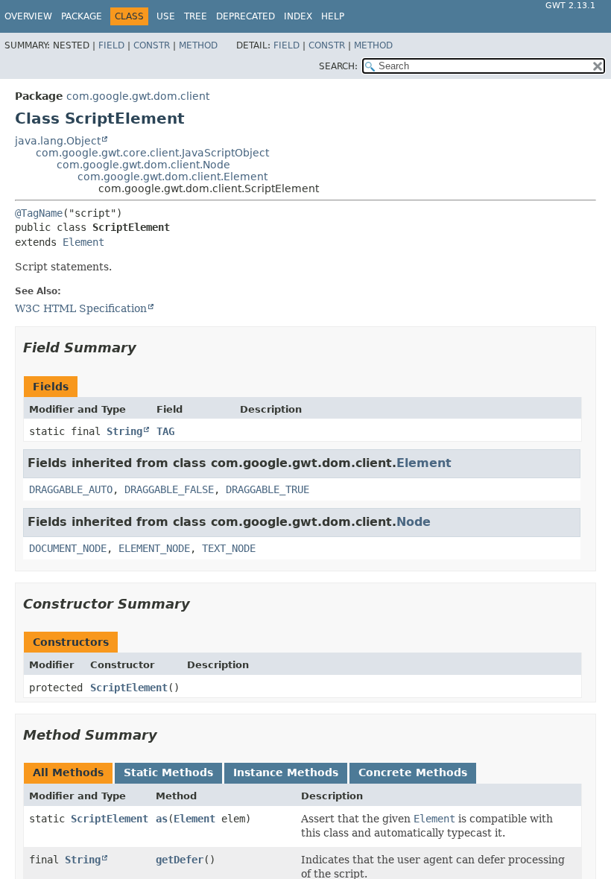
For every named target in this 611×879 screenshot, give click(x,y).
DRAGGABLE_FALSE (169, 489)
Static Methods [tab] (168, 772)
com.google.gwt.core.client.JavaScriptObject (152, 153)
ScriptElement (129, 688)
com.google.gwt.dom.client (137, 96)
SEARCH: (338, 66)
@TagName (39, 213)
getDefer (179, 860)
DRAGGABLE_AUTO (71, 489)
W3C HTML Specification (81, 308)
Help (332, 16)
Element (83, 242)
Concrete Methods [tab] (412, 772)
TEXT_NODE (229, 548)
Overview (28, 16)
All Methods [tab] (68, 772)
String (124, 431)
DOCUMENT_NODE (68, 548)
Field (111, 45)
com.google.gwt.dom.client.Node (143, 165)
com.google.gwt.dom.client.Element (172, 177)
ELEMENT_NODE (154, 548)
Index (298, 16)
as (162, 819)
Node (413, 522)
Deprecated (245, 16)
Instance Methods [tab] (285, 772)
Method (198, 45)
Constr (151, 45)
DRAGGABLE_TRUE (267, 489)
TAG (165, 431)
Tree (195, 16)
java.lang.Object (58, 141)
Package (81, 16)
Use (165, 16)
